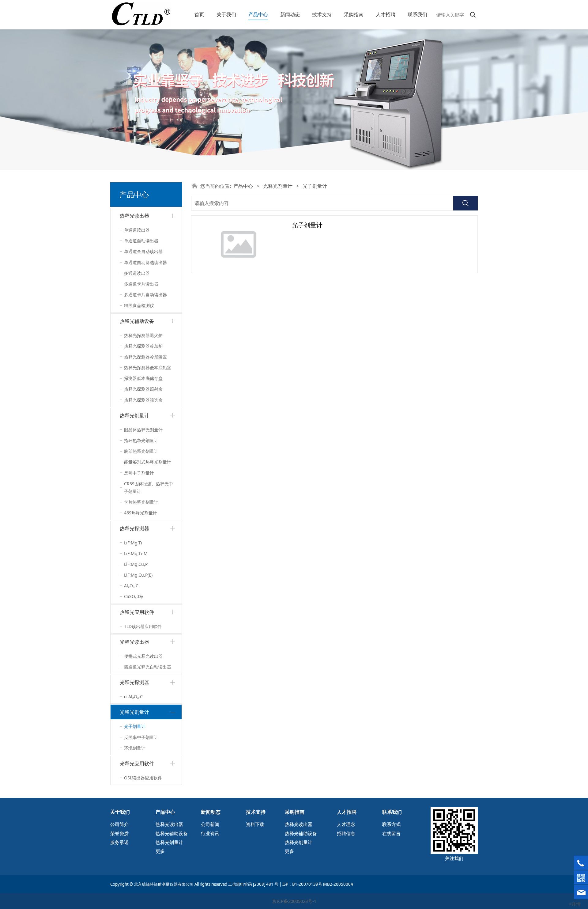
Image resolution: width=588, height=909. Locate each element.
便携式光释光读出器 (143, 656)
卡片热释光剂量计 (141, 502)
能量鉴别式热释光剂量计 (147, 462)
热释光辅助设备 (137, 321)
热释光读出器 (134, 215)
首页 (199, 14)
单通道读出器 (137, 230)
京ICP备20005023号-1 (294, 901)
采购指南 (354, 14)
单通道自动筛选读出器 (145, 262)
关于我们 (226, 14)
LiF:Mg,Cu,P (136, 564)
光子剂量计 (134, 726)
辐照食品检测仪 (139, 305)
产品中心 (258, 14)
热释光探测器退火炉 (143, 335)
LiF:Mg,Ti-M (136, 553)
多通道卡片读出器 (141, 284)
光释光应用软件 (137, 763)
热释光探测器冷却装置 (145, 357)
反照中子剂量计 (139, 473)
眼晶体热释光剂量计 (143, 430)
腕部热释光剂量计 (141, 451)
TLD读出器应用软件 (143, 626)
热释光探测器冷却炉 (143, 346)
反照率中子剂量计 (141, 737)
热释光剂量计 (134, 415)
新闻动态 (290, 14)
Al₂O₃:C (131, 586)
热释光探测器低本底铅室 (147, 367)
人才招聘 (385, 14)
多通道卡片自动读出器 (145, 294)
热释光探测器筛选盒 (143, 400)
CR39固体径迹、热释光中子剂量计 (148, 487)
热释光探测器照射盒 (143, 389)
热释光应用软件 (137, 612)
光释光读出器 (134, 641)
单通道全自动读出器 (143, 251)
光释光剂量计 (134, 712)
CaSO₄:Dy (133, 596)
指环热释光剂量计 (141, 440)
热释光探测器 (134, 528)
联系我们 (417, 14)
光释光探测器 (134, 682)
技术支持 (322, 14)
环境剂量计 (134, 748)
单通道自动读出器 (141, 241)
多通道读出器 (137, 273)
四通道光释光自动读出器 (147, 667)
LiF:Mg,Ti (133, 543)
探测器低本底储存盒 (143, 378)
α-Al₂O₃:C (133, 696)
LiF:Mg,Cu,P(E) (138, 575)
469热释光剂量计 (140, 513)
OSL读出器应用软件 (143, 778)
